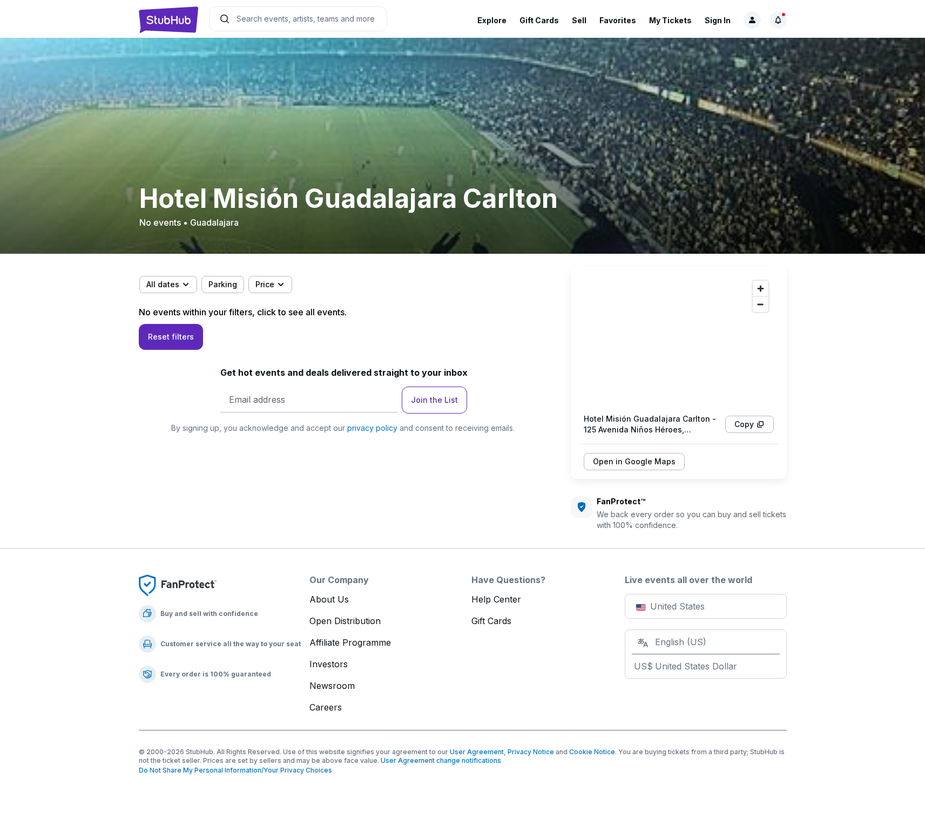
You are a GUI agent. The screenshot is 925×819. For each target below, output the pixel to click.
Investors (328, 664)
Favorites (617, 20)
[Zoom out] (760, 304)
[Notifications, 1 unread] (778, 20)
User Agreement (477, 752)
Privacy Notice (531, 752)
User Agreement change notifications (441, 760)
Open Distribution (345, 620)
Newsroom (332, 685)
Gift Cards (539, 20)
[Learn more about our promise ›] (178, 584)
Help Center (496, 599)
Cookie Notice (592, 752)
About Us (329, 599)
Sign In (718, 20)
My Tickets (670, 20)
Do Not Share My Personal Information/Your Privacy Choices (235, 770)
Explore (492, 20)
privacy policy (372, 427)
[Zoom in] (760, 288)
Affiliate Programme (350, 642)
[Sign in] (752, 20)
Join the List (434, 399)
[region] (679, 340)
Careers (325, 707)
